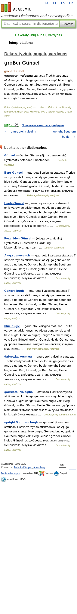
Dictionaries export (11, 473)
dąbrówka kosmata (18, 356)
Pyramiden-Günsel (17, 238)
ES (63, 3)
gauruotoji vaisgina (23, 131)
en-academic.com (16, 7)
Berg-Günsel (13, 172)
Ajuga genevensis (17, 255)
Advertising (39, 467)
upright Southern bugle (21, 422)
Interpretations (21, 43)
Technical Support (23, 467)
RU (47, 3)
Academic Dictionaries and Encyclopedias (37, 16)
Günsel (9, 155)
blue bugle (12, 326)
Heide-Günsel (14, 203)
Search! (67, 24)
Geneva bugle (14, 290)
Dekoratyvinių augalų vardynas (38, 35)
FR (71, 3)
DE (55, 3)
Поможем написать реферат (43, 125)
